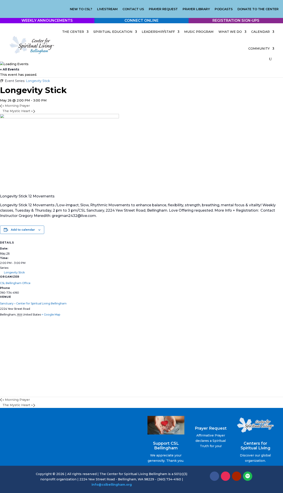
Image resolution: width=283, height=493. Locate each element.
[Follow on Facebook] (214, 476)
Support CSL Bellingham (166, 446)
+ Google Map (51, 314)
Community (259, 49)
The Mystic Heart (17, 111)
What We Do (230, 32)
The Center (73, 32)
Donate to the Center (258, 9)
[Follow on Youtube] (236, 476)
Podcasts (224, 9)
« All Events (9, 69)
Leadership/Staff (158, 32)
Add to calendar (23, 229)
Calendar (260, 32)
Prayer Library (196, 9)
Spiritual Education (112, 32)
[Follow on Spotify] (247, 476)
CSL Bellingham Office (15, 283)
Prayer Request (163, 9)
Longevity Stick (14, 272)
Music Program (199, 32)
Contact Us (133, 9)
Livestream (107, 9)
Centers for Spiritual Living (255, 446)
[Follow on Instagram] (225, 476)
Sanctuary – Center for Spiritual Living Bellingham (33, 303)
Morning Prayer (16, 106)
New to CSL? (81, 9)
